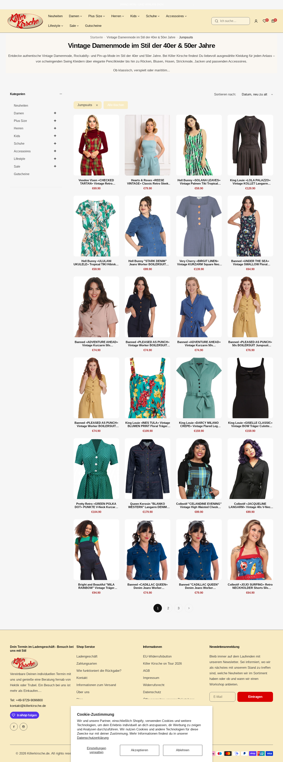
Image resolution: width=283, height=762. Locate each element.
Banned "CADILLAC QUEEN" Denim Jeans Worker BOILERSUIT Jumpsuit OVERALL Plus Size (199, 586)
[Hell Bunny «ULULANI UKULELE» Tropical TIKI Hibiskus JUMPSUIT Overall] (96, 226)
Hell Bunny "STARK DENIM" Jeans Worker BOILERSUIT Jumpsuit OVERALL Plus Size (147, 262)
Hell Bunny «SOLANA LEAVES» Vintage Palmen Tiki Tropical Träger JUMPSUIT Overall (199, 182)
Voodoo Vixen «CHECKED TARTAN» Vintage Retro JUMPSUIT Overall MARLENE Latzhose (96, 182)
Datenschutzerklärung (93, 738)
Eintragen (255, 697)
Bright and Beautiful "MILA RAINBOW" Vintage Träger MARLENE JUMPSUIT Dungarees (96, 586)
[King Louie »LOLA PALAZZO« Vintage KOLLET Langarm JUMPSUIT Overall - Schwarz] (250, 145)
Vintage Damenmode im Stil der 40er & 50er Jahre (141, 37)
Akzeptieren (139, 750)
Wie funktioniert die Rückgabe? (98, 671)
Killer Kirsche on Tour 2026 (162, 663)
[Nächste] (189, 608)
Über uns (83, 692)
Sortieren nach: (225, 94)
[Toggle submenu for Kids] (55, 135)
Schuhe (19, 143)
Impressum (151, 678)
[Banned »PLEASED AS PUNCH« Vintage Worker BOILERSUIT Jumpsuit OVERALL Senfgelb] (96, 387)
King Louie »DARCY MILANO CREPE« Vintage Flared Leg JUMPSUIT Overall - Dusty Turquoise (199, 424)
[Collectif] (199, 468)
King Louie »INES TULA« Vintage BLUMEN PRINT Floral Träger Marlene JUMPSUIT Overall (147, 424)
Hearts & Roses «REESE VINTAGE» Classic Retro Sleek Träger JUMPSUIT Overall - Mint (147, 182)
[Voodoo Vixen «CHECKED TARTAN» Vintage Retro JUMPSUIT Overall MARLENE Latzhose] (96, 145)
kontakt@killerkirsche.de (28, 706)
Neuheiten (21, 105)
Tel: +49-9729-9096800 (26, 700)
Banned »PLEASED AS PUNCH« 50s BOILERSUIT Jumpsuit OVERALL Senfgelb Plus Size (250, 343)
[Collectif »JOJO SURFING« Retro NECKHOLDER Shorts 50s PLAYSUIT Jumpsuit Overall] (250, 549)
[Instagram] (23, 727)
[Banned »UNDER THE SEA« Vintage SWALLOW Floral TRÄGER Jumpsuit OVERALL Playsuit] (250, 226)
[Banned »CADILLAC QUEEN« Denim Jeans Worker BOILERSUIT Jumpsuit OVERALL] (147, 549)
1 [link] (158, 608)
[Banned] (199, 549)
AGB (146, 671)
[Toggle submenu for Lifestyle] (55, 158)
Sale (17, 166)
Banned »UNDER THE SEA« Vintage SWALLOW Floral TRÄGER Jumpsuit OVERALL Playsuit (250, 262)
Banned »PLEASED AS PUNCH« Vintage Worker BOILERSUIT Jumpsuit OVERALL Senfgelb (96, 424)
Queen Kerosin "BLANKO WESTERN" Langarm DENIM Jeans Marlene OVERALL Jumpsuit (147, 505)
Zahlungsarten (86, 663)
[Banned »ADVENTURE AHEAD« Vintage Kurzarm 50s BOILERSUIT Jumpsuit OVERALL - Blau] (199, 306)
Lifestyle (19, 159)
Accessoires (22, 151)
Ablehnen (182, 750)
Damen (19, 113)
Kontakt (81, 678)
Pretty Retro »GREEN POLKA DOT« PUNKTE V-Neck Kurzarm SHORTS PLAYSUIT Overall (96, 505)
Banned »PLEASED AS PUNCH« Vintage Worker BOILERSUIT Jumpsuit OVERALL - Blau (147, 343)
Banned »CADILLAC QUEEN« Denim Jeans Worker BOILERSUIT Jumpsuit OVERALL (147, 586)
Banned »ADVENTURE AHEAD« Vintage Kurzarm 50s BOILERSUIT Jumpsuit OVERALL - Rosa (96, 343)
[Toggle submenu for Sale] (55, 166)
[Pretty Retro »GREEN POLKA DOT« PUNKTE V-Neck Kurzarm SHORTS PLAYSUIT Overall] (96, 468)
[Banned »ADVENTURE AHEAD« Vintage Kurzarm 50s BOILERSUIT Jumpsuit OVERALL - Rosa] (96, 306)
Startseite (96, 37)
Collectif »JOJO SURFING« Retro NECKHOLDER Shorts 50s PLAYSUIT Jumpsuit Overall (250, 586)
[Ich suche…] (216, 21)
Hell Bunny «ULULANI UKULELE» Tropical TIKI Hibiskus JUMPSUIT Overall (96, 262)
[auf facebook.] (14, 727)
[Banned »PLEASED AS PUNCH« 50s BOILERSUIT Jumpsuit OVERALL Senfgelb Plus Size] (250, 306)
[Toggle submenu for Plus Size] (55, 120)
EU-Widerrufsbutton (157, 656)
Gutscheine (21, 174)
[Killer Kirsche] (25, 21)
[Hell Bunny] (147, 226)
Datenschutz (152, 692)
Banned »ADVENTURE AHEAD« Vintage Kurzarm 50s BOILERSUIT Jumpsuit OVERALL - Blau (199, 343)
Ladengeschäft (86, 656)
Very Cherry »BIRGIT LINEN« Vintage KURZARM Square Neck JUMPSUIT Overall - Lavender (199, 262)
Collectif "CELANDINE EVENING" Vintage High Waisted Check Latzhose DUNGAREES (199, 505)
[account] (256, 21)
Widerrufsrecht (153, 685)
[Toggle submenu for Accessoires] (55, 151)
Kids (17, 136)
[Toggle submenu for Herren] (55, 128)
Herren (18, 128)
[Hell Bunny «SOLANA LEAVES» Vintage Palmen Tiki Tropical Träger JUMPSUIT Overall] (199, 145)
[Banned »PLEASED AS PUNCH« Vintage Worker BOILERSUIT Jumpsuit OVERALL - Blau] (147, 306)
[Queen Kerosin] (147, 468)
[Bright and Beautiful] (96, 549)
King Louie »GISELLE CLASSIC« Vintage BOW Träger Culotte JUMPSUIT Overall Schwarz (250, 424)
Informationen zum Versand (96, 685)
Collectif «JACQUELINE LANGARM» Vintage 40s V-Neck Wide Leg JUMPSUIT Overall (250, 505)
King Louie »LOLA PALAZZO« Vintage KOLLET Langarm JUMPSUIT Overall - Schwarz (250, 182)
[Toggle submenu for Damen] (55, 113)
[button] (89, 5)
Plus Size (20, 121)
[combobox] (230, 21)
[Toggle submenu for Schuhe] (55, 143)
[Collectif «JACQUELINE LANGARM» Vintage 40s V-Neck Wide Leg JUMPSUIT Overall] (250, 468)
